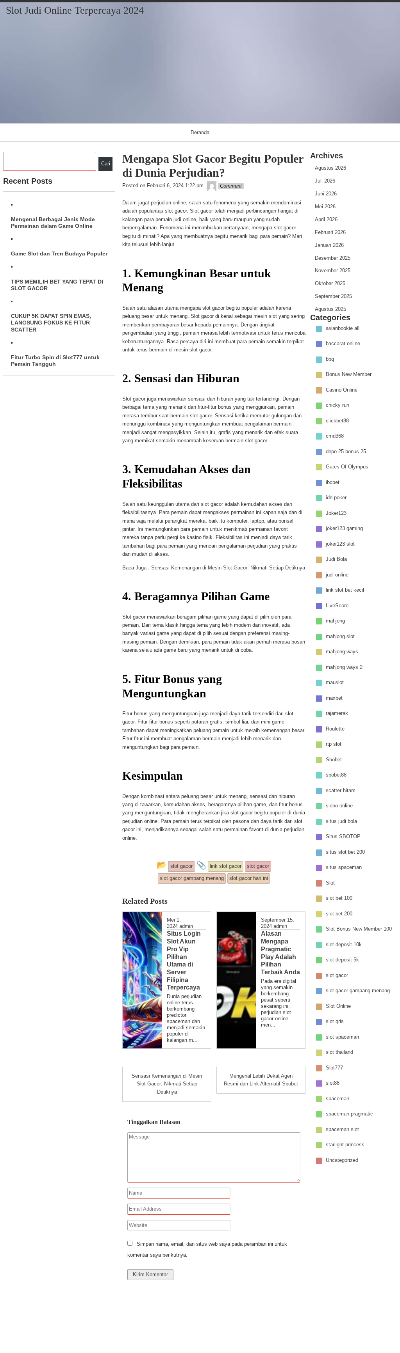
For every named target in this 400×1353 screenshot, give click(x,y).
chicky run (337, 405)
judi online (337, 575)
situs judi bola (341, 821)
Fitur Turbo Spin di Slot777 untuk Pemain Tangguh (55, 360)
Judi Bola (336, 559)
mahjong (335, 621)
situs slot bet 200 (345, 852)
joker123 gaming (344, 529)
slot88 (332, 1083)
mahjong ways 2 (344, 667)
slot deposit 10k (344, 944)
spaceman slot (342, 1129)
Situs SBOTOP (343, 837)
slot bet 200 (339, 914)
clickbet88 (337, 421)
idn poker (336, 498)
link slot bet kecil (345, 590)
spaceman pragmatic (349, 1114)
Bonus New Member (348, 375)
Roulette (335, 729)
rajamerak (337, 713)
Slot (330, 883)
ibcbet (332, 482)
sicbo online (339, 806)
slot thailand (339, 1052)
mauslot (335, 683)
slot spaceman (342, 1037)
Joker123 (336, 513)
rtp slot (333, 744)
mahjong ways (342, 652)
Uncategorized (342, 1160)
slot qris (335, 1022)
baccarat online (343, 344)
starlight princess (345, 1145)
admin (186, 926)
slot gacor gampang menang (358, 991)
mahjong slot (340, 636)
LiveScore (337, 605)
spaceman (337, 1098)
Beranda (200, 132)
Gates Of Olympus (347, 467)
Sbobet (334, 760)
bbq (330, 359)
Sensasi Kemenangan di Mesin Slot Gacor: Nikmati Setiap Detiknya (228, 568)
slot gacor (337, 975)
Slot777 (334, 1068)
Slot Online (338, 1006)
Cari (105, 164)
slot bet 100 (339, 898)
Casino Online (341, 390)
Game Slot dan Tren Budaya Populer (59, 253)
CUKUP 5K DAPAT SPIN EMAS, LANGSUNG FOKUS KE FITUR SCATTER (51, 323)
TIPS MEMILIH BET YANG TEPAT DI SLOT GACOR (57, 284)
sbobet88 (336, 775)
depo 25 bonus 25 (346, 451)
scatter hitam (340, 790)
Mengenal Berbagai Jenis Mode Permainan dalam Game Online (53, 222)
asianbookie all (342, 328)
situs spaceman (344, 868)
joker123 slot (340, 544)
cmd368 (335, 436)
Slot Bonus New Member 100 (359, 929)
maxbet (334, 698)
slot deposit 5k (342, 960)
